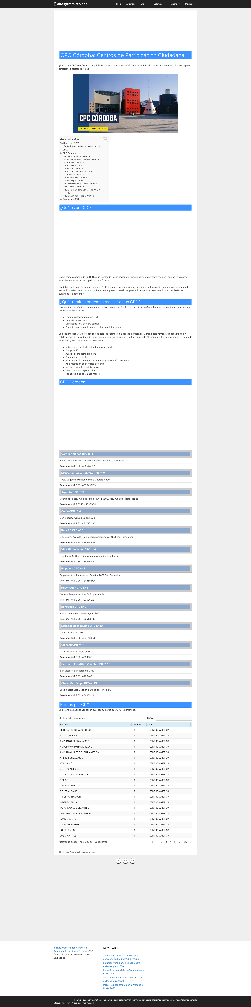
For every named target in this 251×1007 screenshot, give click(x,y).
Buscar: (151, 718)
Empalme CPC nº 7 (75, 174)
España (173, 4)
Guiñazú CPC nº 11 (76, 187)
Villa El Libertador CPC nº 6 (79, 171)
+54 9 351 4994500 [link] (76, 657)
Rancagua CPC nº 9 (76, 181)
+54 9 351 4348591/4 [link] (77, 695)
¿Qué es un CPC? (70, 143)
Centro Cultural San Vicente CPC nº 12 (84, 191)
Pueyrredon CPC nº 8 (77, 178)
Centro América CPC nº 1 (78, 156)
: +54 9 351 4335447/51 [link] (77, 466)
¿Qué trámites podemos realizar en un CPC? (81, 148)
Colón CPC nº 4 (74, 165)
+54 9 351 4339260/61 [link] (77, 599)
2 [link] (161, 842)
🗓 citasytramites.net (70, 4)
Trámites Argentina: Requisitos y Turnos (79, 852)
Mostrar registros (72, 718)
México (188, 4)
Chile (143, 4)
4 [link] (170, 842)
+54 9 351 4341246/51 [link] (77, 638)
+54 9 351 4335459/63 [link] (78, 485)
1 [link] (157, 842)
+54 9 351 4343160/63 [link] (78, 561)
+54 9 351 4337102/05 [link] (77, 523)
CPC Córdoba (69, 153)
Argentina (130, 4)
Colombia (158, 4)
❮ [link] (153, 842)
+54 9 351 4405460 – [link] (77, 676)
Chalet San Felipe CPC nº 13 (81, 196)
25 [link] (185, 842)
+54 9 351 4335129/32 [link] (77, 619)
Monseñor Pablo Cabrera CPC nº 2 (83, 159)
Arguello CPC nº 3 (75, 162)
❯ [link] (190, 842)
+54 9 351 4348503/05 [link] (78, 580)
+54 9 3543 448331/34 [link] (78, 504)
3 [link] (166, 842)
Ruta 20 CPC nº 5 (75, 168)
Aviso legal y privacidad (83, 1003)
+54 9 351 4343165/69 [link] (77, 542)
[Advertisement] (125, 31)
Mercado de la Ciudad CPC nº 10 (83, 184)
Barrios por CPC (71, 199)
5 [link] (175, 842)
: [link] (65, 485)
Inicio (118, 4)
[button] (131, 724)
